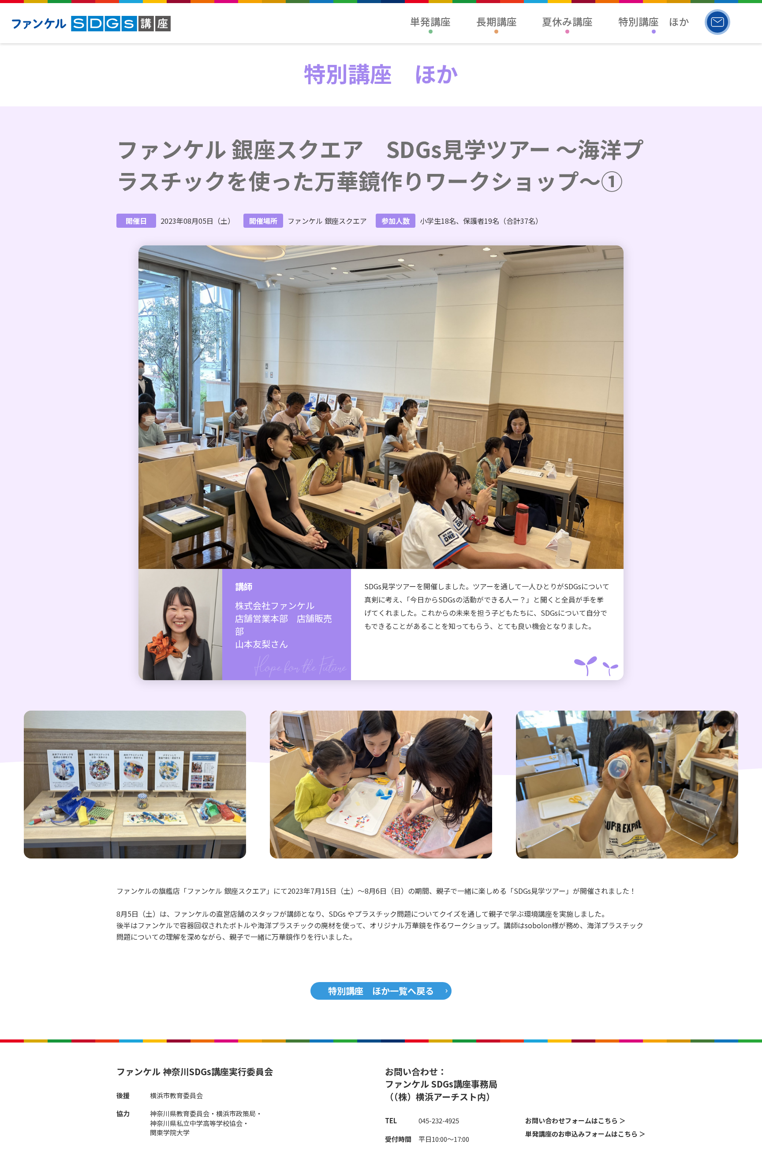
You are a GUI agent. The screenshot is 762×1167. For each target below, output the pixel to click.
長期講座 (496, 21)
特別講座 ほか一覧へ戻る (381, 990)
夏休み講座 (567, 21)
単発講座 (430, 21)
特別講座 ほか (653, 21)
